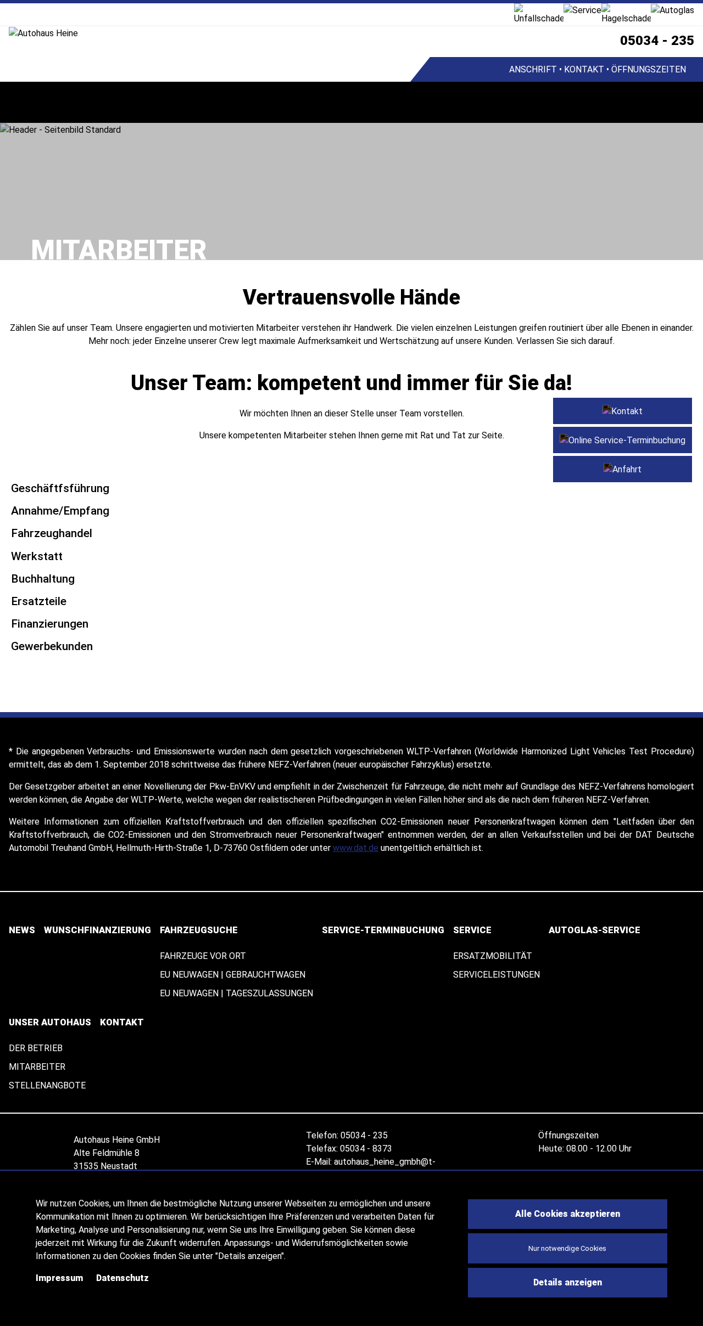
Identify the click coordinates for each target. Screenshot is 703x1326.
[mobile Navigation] (20, 102)
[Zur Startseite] (209, 33)
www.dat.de (355, 848)
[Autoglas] (672, 9)
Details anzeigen (567, 1282)
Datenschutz (122, 1278)
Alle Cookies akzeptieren (567, 1214)
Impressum (59, 1278)
